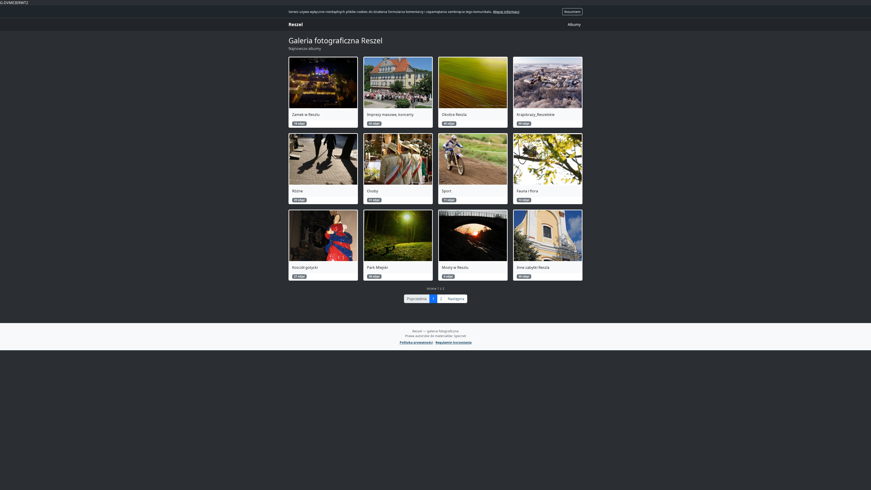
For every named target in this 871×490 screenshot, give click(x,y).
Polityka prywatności (416, 342)
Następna (456, 298)
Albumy (574, 24)
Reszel (296, 24)
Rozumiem (572, 12)
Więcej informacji (506, 12)
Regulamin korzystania (454, 342)
